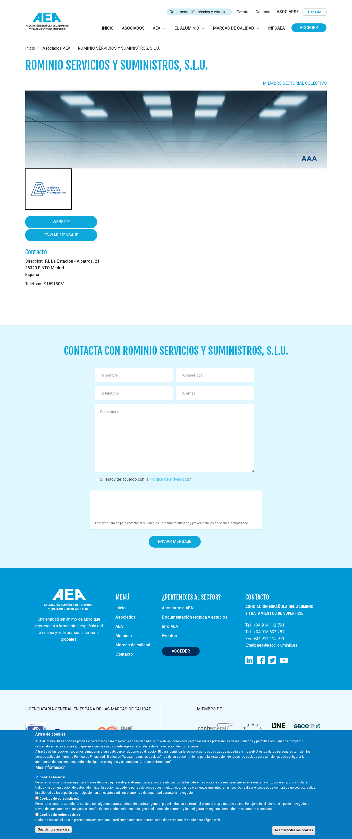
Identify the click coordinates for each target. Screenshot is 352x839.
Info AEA (170, 626)
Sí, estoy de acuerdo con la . (145, 479)
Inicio (30, 48)
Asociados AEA (56, 48)
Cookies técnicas (52, 777)
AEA (119, 626)
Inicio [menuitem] (108, 28)
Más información (50, 767)
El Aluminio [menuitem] (186, 28)
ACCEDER (181, 651)
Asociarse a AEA (177, 607)
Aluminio (123, 635)
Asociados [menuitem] (133, 28)
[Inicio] (49, 22)
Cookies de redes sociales (59, 815)
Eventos (243, 12)
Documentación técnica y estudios (199, 12)
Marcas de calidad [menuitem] (233, 28)
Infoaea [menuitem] (276, 28)
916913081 (54, 283)
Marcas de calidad (132, 644)
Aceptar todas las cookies (294, 830)
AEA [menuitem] (156, 28)
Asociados (125, 617)
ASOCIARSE (288, 11)
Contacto (264, 12)
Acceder (309, 27)
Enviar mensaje (61, 235)
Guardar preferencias (53, 829)
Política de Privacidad (169, 479)
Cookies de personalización (60, 798)
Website (61, 221)
